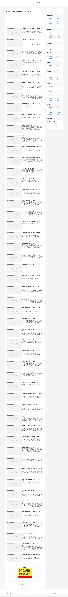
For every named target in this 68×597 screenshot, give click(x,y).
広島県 (58, 86)
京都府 (50, 77)
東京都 (58, 35)
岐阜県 (50, 65)
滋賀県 (50, 74)
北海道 (50, 18)
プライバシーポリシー (59, 591)
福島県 (58, 23)
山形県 (58, 21)
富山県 (50, 56)
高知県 (58, 100)
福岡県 (50, 107)
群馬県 (50, 37)
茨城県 (50, 32)
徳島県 (50, 98)
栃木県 (50, 35)
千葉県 (58, 32)
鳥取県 (50, 86)
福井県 (58, 56)
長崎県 (50, 112)
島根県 (50, 89)
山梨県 (50, 49)
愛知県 (58, 65)
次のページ (24, 581)
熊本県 (50, 114)
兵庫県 (58, 74)
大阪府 (50, 79)
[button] (61, 11)
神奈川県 (58, 37)
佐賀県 (50, 110)
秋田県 (58, 18)
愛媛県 (58, 98)
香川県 (50, 100)
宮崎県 (58, 110)
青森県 (50, 21)
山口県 (58, 89)
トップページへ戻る (52, 591)
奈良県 (58, 77)
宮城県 (50, 25)
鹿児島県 (58, 112)
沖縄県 (58, 114)
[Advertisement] (24, 19)
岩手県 (50, 23)
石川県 (50, 58)
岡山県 (50, 91)
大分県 (58, 107)
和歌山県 (58, 79)
